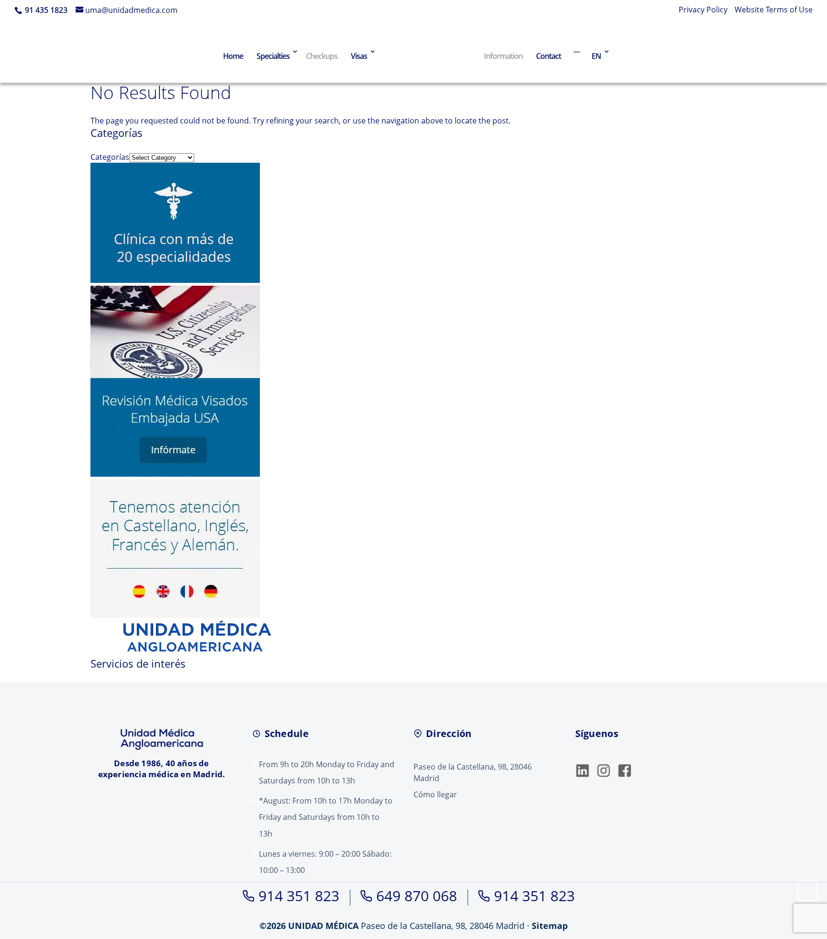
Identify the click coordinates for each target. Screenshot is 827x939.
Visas (359, 56)
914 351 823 (298, 896)
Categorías (109, 157)
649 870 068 (416, 896)
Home (233, 56)
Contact (548, 56)
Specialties (273, 56)
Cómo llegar (435, 794)
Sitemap (550, 925)
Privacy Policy (703, 10)
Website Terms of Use (774, 10)
